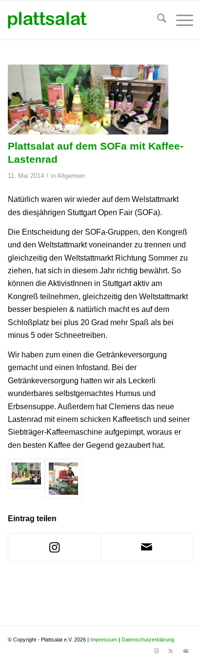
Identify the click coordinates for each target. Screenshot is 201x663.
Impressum (103, 639)
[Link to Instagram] (54, 547)
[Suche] (156, 20)
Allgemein (71, 175)
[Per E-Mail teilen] (147, 547)
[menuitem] (156, 20)
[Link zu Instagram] (156, 650)
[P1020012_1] (88, 99)
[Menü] (179, 20)
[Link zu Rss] (171, 650)
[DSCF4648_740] (63, 479)
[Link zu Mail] (186, 650)
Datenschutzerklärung (147, 639)
